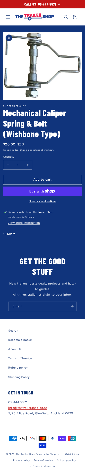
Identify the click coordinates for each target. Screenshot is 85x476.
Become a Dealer (20, 340)
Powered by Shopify (47, 454)
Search (13, 330)
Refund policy (18, 367)
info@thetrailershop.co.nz (27, 408)
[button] (8, 17)
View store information (24, 223)
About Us (14, 349)
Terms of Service (20, 358)
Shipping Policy (19, 377)
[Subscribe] (72, 306)
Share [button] (11, 234)
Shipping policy (66, 460)
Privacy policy (21, 460)
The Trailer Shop (25, 454)
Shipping (24, 150)
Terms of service (43, 460)
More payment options (42, 201)
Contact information (44, 466)
